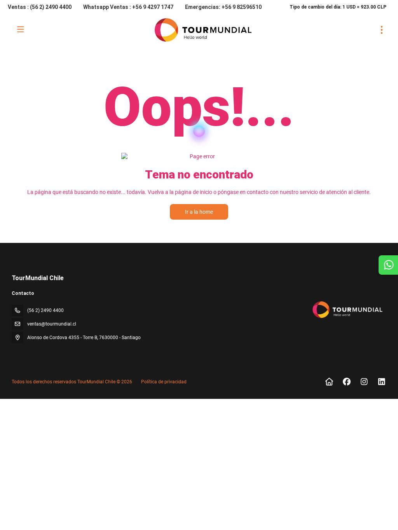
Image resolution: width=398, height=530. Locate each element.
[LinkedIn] (381, 381)
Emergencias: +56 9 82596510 (223, 7)
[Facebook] (346, 381)
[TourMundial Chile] (346, 309)
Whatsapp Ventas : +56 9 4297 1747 (128, 7)
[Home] (329, 381)
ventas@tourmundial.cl (51, 324)
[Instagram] (364, 381)
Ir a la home (199, 212)
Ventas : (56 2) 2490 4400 (40, 7)
